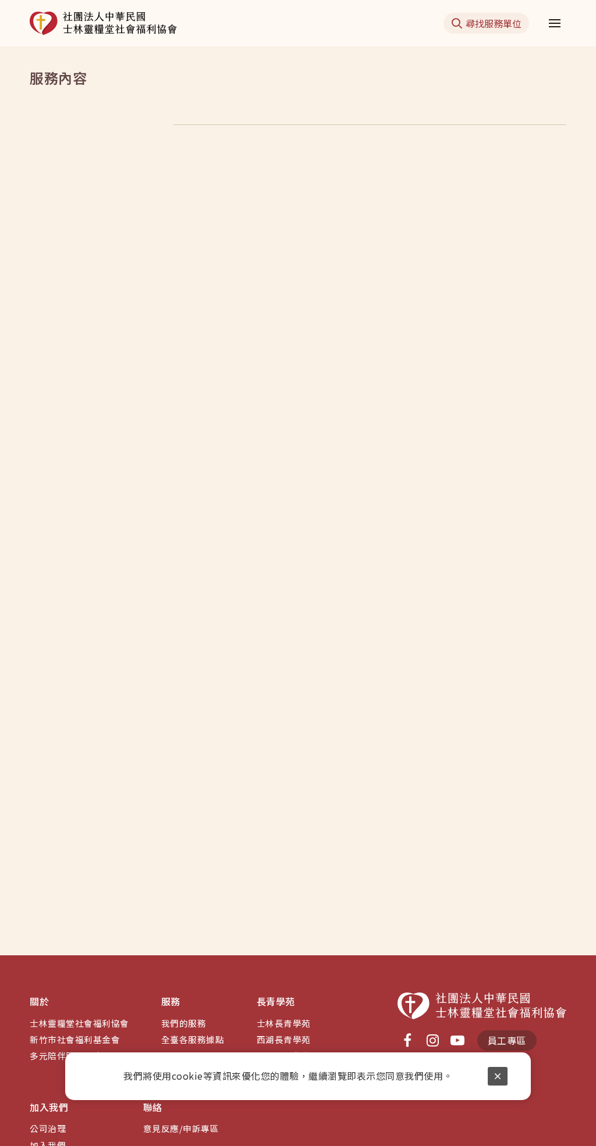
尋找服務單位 (494, 23)
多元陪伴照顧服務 (66, 1055)
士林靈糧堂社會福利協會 (79, 1023)
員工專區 (507, 1040)
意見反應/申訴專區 (181, 1128)
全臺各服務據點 (193, 1039)
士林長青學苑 (284, 1023)
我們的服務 (184, 1023)
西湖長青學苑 (284, 1039)
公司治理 (48, 1128)
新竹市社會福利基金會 (75, 1039)
